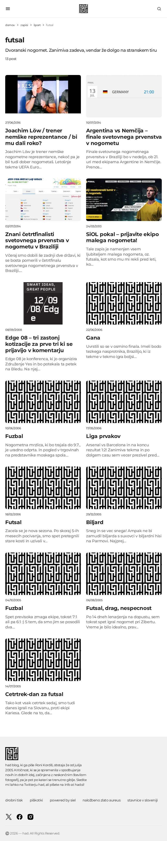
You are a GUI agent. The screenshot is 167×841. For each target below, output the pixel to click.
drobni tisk (14, 800)
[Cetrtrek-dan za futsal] (43, 659)
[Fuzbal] (43, 402)
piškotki (36, 800)
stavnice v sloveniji (142, 800)
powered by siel (63, 800)
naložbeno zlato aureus (101, 800)
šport (37, 25)
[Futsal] (43, 487)
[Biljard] (124, 487)
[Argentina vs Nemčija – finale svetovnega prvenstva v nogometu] (124, 96)
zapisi (24, 25)
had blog (12, 765)
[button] (7, 8)
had (41, 785)
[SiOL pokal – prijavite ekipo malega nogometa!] (124, 199)
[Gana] (124, 303)
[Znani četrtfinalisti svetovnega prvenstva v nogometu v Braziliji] (43, 199)
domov (10, 25)
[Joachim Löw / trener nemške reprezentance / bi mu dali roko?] (43, 96)
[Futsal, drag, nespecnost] (124, 574)
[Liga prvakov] (124, 402)
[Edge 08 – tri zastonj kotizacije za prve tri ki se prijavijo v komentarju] (43, 303)
